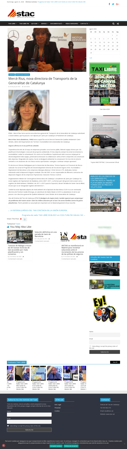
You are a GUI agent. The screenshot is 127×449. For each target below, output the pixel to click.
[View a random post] (118, 23)
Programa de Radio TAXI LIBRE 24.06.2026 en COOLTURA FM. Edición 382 (45, 385)
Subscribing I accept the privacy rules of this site (103, 347)
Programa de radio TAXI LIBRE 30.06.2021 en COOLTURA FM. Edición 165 (53, 215)
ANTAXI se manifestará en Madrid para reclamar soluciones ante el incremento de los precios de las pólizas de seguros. (73, 249)
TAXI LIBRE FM (24, 24)
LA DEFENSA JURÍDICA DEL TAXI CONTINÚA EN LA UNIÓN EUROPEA (37, 210)
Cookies (57, 411)
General (11, 74)
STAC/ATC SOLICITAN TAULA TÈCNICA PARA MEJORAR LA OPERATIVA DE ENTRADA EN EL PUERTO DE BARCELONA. (76, 2)
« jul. (90, 58)
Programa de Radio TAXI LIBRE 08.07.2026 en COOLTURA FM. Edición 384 (13, 385)
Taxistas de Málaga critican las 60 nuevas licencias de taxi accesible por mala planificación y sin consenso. (19, 249)
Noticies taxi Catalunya (22, 74)
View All (115, 362)
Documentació (56, 24)
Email (91, 339)
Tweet (17, 224)
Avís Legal (58, 405)
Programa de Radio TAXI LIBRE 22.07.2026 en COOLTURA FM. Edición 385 (77, 385)
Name (91, 332)
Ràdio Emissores (72, 24)
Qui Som (34, 24)
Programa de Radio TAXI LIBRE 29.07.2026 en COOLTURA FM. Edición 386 (61, 385)
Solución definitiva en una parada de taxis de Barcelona (46, 234)
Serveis (44, 24)
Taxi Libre (11, 24)
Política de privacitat (71, 446)
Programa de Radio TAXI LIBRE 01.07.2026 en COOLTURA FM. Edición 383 (29, 385)
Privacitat (58, 408)
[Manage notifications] (3, 445)
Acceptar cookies (56, 446)
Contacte (84, 24)
